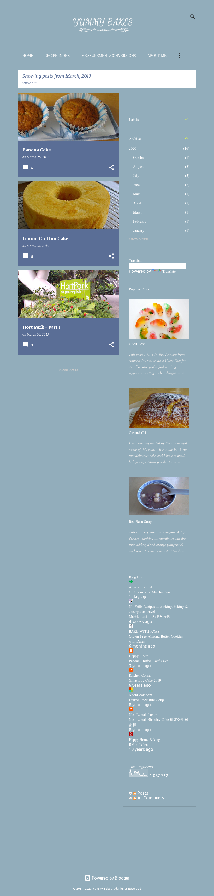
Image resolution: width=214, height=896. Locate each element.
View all (29, 83)
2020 (132, 148)
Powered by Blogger (110, 878)
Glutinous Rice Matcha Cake (150, 591)
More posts (68, 369)
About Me (157, 55)
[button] (111, 167)
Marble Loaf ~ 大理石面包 (149, 616)
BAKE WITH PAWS (144, 631)
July (136, 175)
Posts (142, 793)
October (139, 157)
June (136, 184)
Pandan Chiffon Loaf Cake (148, 660)
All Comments (150, 797)
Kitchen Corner (140, 675)
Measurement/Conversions (108, 55)
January (138, 230)
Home (27, 55)
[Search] (192, 16)
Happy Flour (138, 655)
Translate (169, 271)
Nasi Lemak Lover (143, 714)
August (138, 166)
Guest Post (137, 343)
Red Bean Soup (140, 521)
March (137, 212)
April (137, 202)
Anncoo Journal (140, 586)
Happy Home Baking (144, 739)
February (139, 221)
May (136, 193)
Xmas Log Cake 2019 (145, 680)
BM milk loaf (139, 744)
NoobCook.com (140, 694)
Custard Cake (138, 432)
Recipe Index (57, 55)
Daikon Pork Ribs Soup (146, 699)
